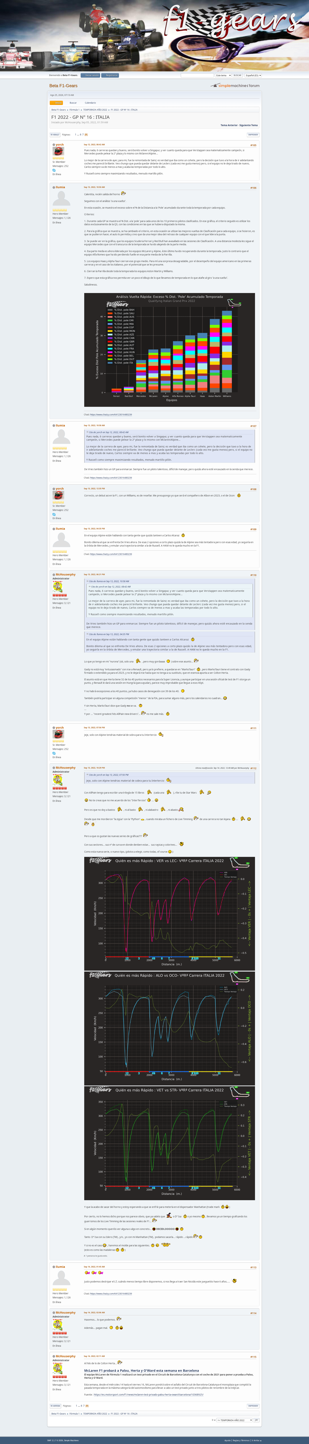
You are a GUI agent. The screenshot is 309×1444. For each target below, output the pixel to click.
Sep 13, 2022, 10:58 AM (94, 425)
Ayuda (227, 1440)
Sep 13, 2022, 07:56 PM (94, 727)
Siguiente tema (248, 125)
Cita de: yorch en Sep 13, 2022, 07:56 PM (108, 774)
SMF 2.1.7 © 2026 (55, 1440)
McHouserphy (65, 574)
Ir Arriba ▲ (257, 1440)
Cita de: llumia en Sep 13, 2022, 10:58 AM (109, 581)
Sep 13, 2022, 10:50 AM (94, 187)
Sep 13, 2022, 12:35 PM (94, 488)
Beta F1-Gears (63, 85)
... (78, 134)
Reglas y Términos (241, 1440)
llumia (60, 187)
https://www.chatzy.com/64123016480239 (111, 414)
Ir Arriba (55, 1405)
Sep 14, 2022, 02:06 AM (94, 1312)
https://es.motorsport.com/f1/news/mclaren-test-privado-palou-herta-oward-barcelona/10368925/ (148, 1394)
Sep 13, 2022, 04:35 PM (94, 528)
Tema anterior (229, 125)
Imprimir (253, 134)
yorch (60, 145)
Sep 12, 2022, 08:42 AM (94, 144)
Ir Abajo (55, 134)
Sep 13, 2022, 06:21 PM (94, 574)
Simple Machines (71, 1440)
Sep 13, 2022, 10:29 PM (94, 767)
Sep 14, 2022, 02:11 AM (94, 1356)
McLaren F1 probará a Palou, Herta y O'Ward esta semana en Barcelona (141, 1370)
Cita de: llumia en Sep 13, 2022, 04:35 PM (109, 634)
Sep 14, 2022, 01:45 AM (94, 1266)
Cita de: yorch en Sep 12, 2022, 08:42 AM (108, 432)
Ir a (213, 1419)
